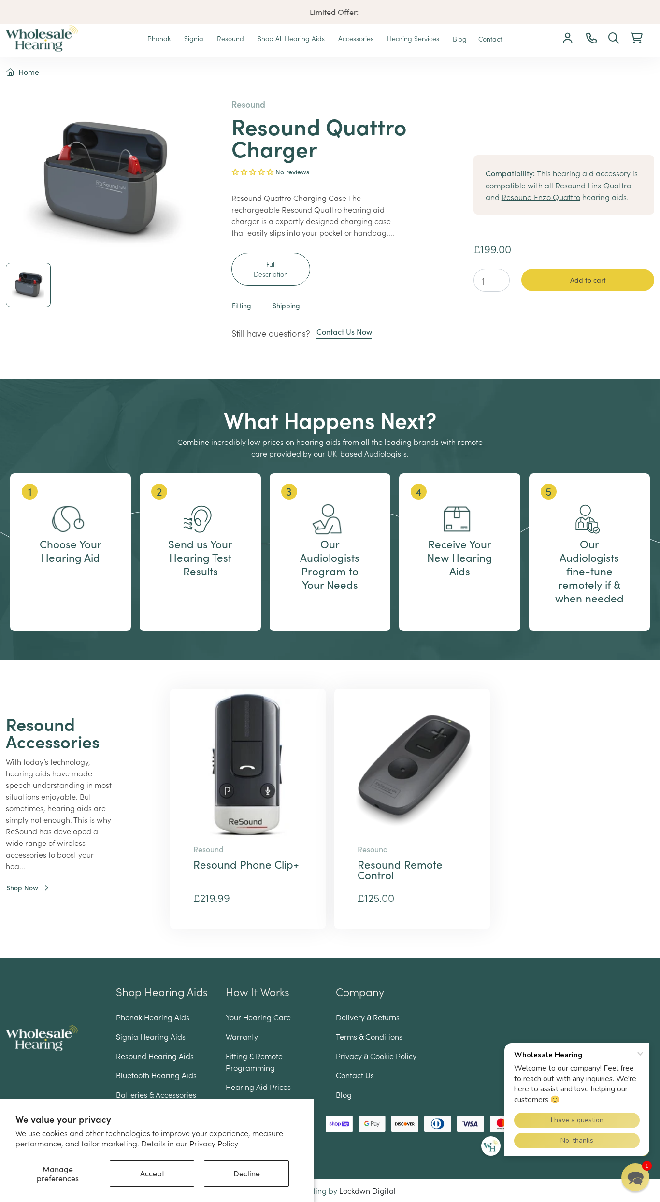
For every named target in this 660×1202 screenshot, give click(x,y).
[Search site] (613, 38)
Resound (231, 38)
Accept (152, 1173)
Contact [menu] (490, 38)
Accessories (356, 38)
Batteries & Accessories (156, 1094)
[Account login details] (568, 38)
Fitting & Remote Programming (254, 1061)
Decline (246, 1173)
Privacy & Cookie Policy (376, 1055)
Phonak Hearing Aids (152, 1017)
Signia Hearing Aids (151, 1036)
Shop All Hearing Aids (292, 38)
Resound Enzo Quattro (541, 196)
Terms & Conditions (369, 1036)
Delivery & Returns (368, 1017)
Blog (344, 1094)
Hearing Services (414, 38)
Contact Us (355, 1075)
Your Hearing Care (258, 1017)
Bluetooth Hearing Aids (156, 1075)
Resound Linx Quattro (593, 185)
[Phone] (591, 38)
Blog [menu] (460, 38)
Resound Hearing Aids (155, 1055)
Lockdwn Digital (367, 1190)
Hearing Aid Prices (258, 1086)
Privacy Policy (213, 1143)
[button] (637, 38)
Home (28, 72)
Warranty (242, 1036)
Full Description (271, 269)
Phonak (159, 38)
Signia (194, 38)
